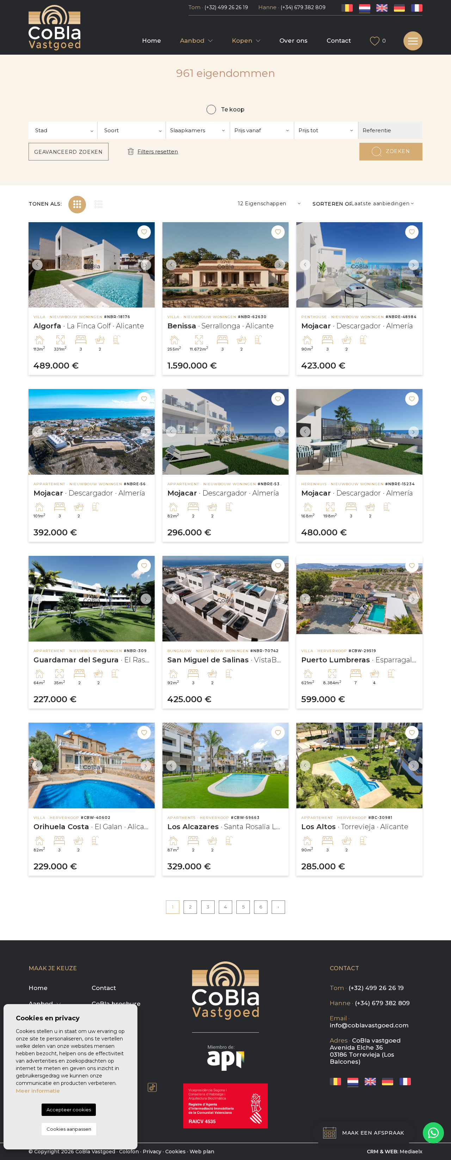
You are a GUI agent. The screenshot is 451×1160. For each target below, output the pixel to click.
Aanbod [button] (192, 40)
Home (151, 40)
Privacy (152, 1151)
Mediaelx (411, 1151)
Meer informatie (38, 1090)
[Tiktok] (152, 1087)
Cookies (175, 1151)
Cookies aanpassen (69, 1129)
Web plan (202, 1151)
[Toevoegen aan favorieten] (144, 232)
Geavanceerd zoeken (68, 152)
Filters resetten (157, 151)
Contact (339, 40)
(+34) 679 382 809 (303, 7)
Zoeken (398, 151)
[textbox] (63, 130)
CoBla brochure (116, 1003)
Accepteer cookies (69, 1109)
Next (148, 265)
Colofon (129, 1151)
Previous (36, 265)
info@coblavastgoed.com (369, 1025)
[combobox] (63, 130)
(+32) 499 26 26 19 (226, 7)
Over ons (293, 40)
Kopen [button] (242, 40)
